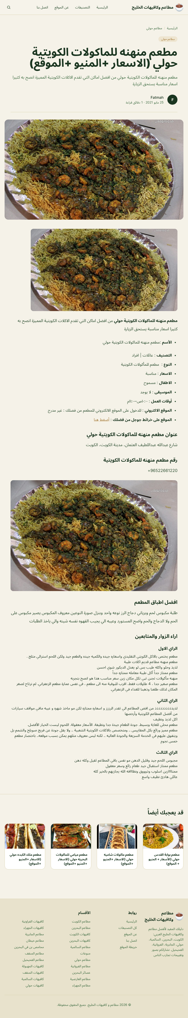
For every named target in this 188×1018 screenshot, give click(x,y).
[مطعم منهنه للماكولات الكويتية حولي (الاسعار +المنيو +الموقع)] (94, 270)
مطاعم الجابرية (34, 934)
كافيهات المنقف (33, 972)
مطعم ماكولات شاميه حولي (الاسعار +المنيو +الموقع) (118, 859)
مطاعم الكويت (81, 921)
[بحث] (9, 7)
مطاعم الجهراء (81, 985)
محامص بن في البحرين (29, 947)
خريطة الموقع (128, 947)
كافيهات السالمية (33, 979)
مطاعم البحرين (81, 928)
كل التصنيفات (128, 928)
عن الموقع (62, 7)
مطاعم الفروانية (80, 966)
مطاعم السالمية (80, 947)
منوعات (85, 953)
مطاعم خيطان (35, 940)
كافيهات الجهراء (34, 928)
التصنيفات (82, 7)
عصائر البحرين (81, 972)
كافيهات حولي (35, 985)
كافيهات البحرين (79, 940)
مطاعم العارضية (80, 979)
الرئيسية (102, 7)
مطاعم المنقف (34, 953)
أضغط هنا (101, 419)
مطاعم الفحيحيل (33, 960)
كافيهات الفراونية (33, 921)
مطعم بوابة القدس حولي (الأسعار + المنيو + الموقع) (164, 859)
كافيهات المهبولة (33, 966)
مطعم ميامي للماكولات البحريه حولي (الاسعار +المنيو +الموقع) (71, 859)
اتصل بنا (42, 7)
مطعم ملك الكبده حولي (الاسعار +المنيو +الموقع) (25, 859)
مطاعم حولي (154, 28)
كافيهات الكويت (80, 934)
